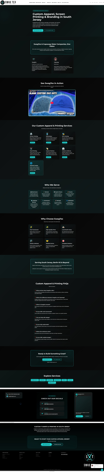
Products (4, 455)
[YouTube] (66, 454)
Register (93, 2)
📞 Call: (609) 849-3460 (49, 30)
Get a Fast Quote (46, 444)
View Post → (79, 416)
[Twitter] (63, 454)
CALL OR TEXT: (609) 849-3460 (14, 394)
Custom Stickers (21, 457)
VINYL (20, 456)
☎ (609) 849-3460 (58, 444)
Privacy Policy (37, 455)
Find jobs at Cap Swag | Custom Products (5, 422)
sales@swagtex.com (12, 396)
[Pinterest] (64, 454)
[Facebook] (61, 454)
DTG (19, 455)
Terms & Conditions (38, 456)
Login (90, 2)
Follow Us (87, 416)
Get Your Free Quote (38, 30)
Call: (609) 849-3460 (57, 359)
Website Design (52, 382)
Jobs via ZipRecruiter (12, 422)
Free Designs (4, 456)
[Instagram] (65, 454)
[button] (44, 2)
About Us (4, 457)
